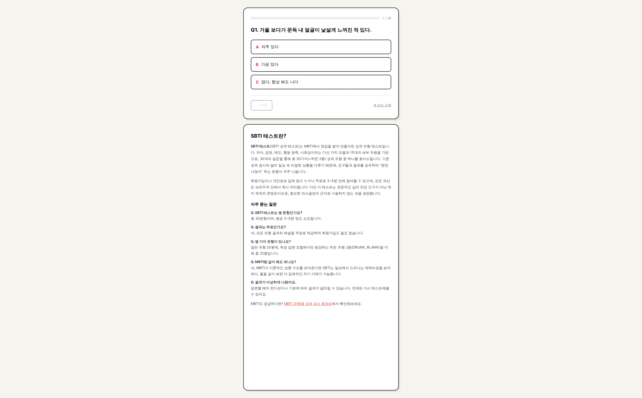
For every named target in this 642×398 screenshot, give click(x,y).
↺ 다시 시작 (382, 105)
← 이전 (261, 105)
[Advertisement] (321, 347)
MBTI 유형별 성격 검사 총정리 (308, 303)
